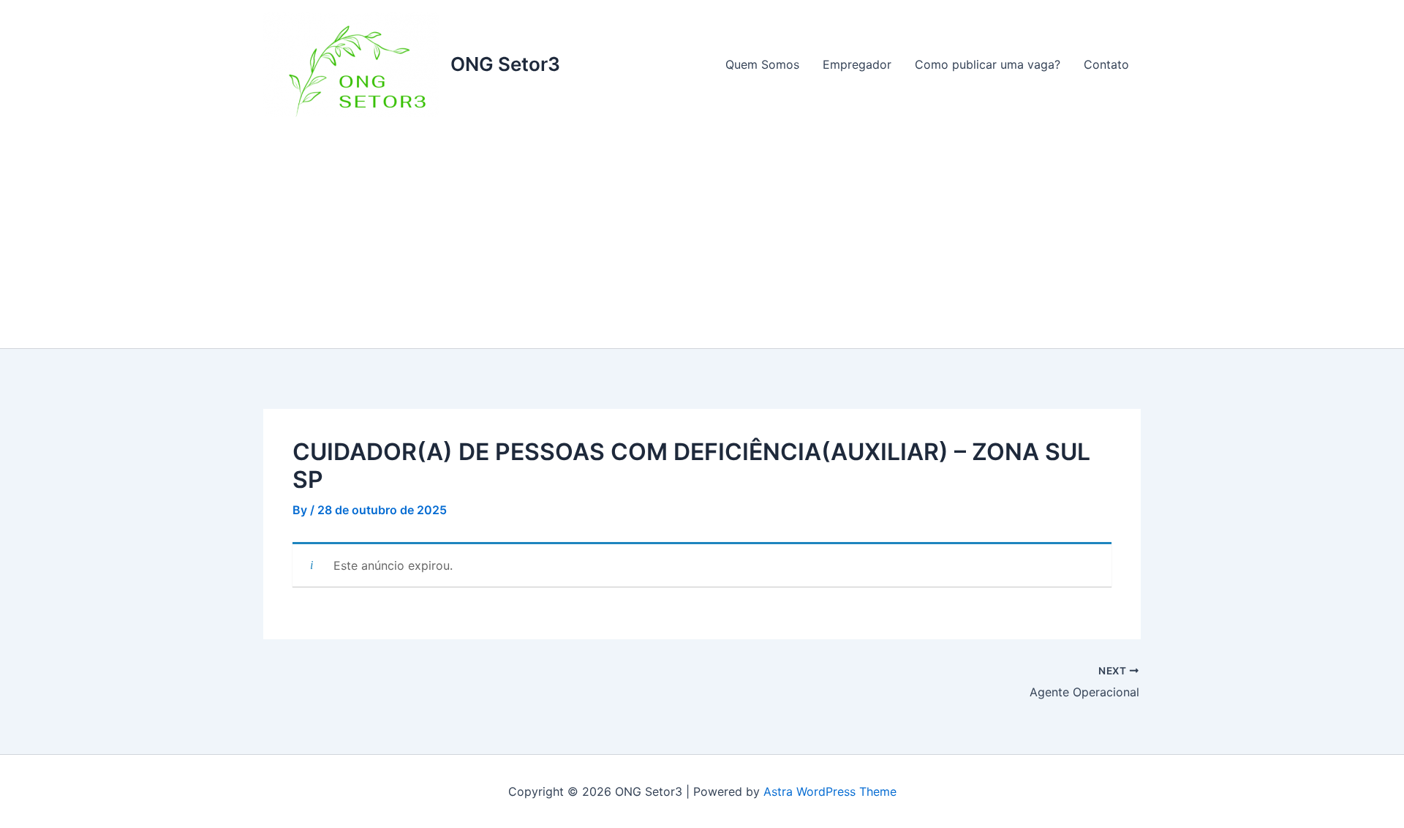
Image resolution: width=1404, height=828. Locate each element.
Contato (1106, 64)
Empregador (857, 64)
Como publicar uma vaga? (987, 64)
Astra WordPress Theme (830, 791)
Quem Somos (762, 64)
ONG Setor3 (505, 64)
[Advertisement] (702, 238)
